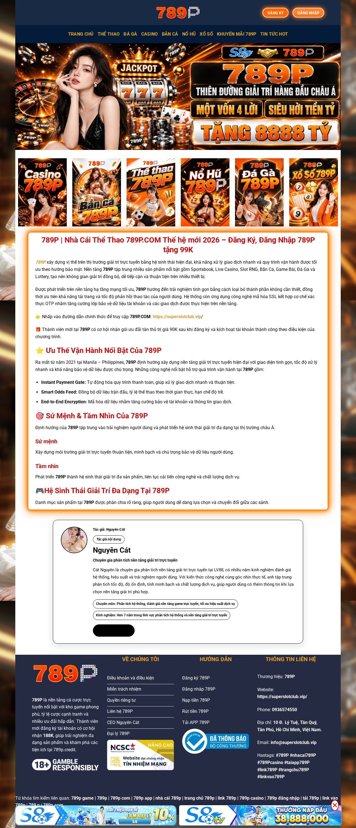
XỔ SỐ (206, 34)
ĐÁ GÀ (130, 34)
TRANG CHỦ (81, 34)
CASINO (149, 34)
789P (40, 262)
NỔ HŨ (189, 34)
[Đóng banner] (335, 805)
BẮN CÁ (170, 34)
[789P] (178, 12)
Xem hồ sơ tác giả (113, 630)
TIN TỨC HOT (274, 34)
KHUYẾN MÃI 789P (236, 34)
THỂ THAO (109, 34)
